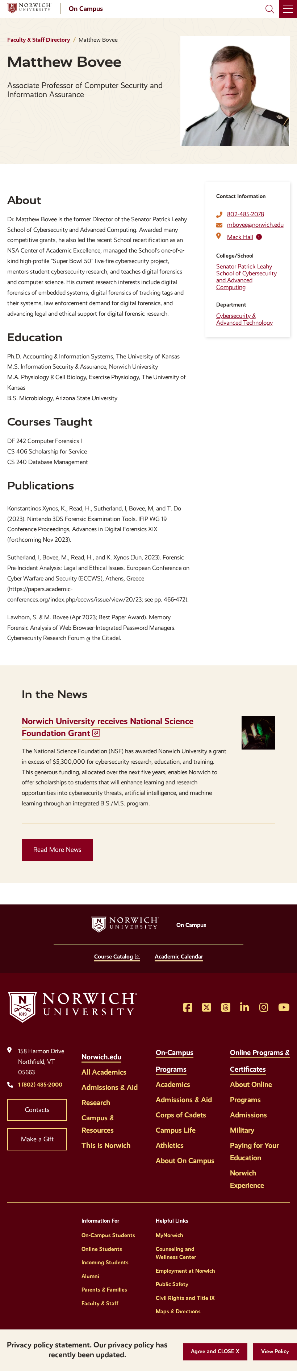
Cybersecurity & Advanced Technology (244, 319)
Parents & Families (104, 1289)
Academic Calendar (179, 956)
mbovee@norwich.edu (255, 224)
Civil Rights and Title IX (185, 1298)
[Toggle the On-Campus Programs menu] (194, 1065)
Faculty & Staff (99, 1303)
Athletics (170, 1145)
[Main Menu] (288, 9)
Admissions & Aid (109, 1087)
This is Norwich (106, 1145)
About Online (251, 1084)
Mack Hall (240, 237)
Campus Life (176, 1130)
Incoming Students (105, 1262)
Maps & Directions (178, 1311)
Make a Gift (37, 1139)
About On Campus (185, 1160)
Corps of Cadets (181, 1115)
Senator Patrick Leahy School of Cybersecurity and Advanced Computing (246, 277)
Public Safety (172, 1284)
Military (242, 1130)
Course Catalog (113, 956)
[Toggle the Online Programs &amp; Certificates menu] (273, 1065)
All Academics (103, 1072)
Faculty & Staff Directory (38, 39)
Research (95, 1102)
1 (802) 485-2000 (40, 1084)
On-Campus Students (108, 1235)
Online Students (101, 1249)
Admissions (248, 1115)
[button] (215, 1351)
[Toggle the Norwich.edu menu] (129, 1052)
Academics (173, 1084)
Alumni (90, 1276)
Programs (245, 1099)
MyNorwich (169, 1235)
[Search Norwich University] (270, 9)
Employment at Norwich (185, 1271)
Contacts (37, 1109)
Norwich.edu (101, 1056)
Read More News (57, 849)
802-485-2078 (245, 214)
